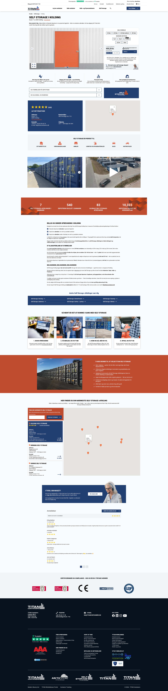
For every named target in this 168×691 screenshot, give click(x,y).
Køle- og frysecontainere (87, 8)
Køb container (71, 8)
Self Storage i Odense (108, 301)
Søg (110, 8)
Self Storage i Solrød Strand (74, 298)
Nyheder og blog (120, 4)
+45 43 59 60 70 (117, 66)
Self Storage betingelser (90, 658)
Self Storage (59, 642)
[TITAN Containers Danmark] (33, 8)
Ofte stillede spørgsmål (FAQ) (91, 646)
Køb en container (60, 638)
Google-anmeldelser (45, 425)
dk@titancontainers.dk (42, 125)
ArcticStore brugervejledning (91, 643)
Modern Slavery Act (33, 687)
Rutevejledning (113, 112)
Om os (95, 4)
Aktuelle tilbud (130, 4)
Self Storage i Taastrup (109, 298)
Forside (30, 13)
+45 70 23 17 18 (34, 4)
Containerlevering (88, 637)
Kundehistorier (110, 4)
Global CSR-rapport (117, 640)
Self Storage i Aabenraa (37, 301)
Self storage (102, 8)
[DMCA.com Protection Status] (40, 660)
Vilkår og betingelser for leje (91, 653)
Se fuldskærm (33, 65)
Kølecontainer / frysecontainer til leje (65, 640)
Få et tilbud (132, 8)
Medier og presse (116, 646)
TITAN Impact (115, 645)
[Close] (114, 107)
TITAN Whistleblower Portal (50, 687)
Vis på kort (47, 20)
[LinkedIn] (117, 615)
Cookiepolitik (87, 656)
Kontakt (102, 4)
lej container (64, 237)
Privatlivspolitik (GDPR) (90, 655)
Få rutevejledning (37, 119)
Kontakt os (58, 653)
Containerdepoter (60, 650)
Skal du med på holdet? (118, 638)
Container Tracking (65, 687)
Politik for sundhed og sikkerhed (120, 643)
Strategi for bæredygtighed (119, 642)
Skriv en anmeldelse (109, 511)
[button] (88, 443)
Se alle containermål (89, 640)
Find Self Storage (53, 417)
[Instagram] (120, 615)
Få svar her (94, 494)
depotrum (77, 270)
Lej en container (57, 8)
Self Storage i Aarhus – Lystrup (75, 301)
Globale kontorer (116, 637)
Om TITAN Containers (89, 642)
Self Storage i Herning (37, 298)
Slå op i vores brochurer (90, 638)
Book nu (125, 51)
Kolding (111, 109)
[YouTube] (125, 615)
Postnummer (32, 414)
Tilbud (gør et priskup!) (61, 643)
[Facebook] (113, 615)
